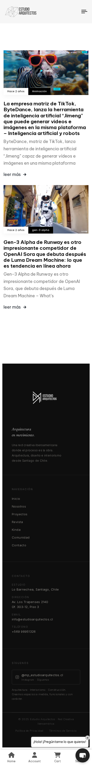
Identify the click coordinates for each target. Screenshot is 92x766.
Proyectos (20, 514)
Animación (39, 91)
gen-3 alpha (40, 230)
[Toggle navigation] (73, 11)
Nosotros (19, 506)
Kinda (16, 530)
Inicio (16, 498)
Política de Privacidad (29, 730)
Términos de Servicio (63, 730)
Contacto (19, 545)
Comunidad (21, 537)
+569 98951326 (24, 631)
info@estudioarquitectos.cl (32, 619)
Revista (17, 522)
